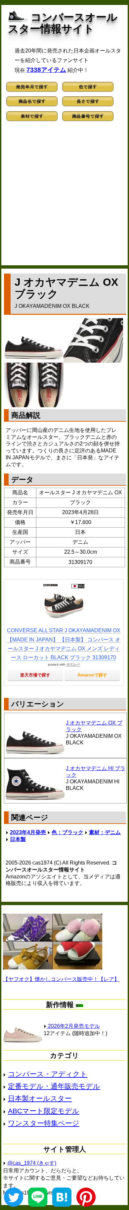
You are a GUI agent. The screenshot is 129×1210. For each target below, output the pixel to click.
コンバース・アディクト (47, 1074)
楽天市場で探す (35, 674)
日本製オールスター (40, 1098)
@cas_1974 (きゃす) (31, 1163)
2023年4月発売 (28, 832)
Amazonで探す (92, 674)
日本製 (18, 839)
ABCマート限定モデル (43, 1111)
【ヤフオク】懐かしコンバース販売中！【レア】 (61, 979)
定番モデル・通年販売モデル (54, 1086)
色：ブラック (67, 832)
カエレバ (73, 664)
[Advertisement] (64, 196)
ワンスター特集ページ (43, 1123)
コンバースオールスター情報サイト (62, 23)
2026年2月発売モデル (73, 1026)
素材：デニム (105, 832)
